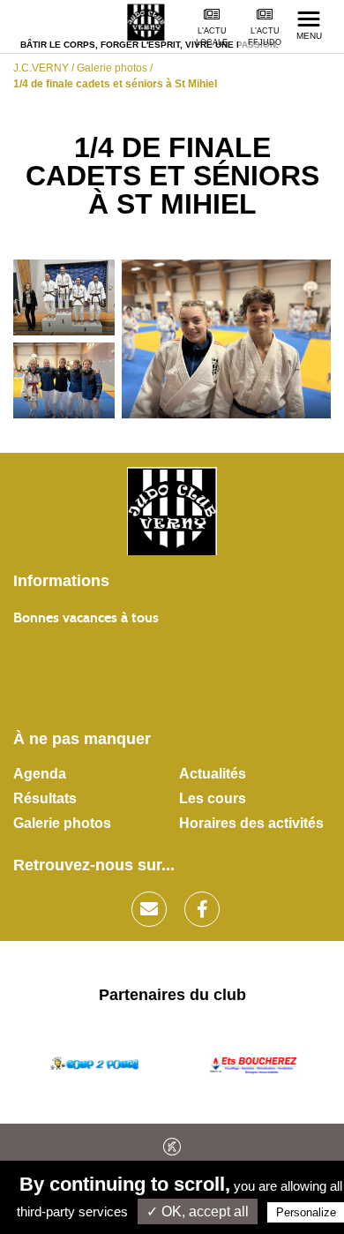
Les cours (212, 798)
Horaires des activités (251, 823)
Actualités (212, 773)
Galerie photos (62, 823)
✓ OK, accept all (197, 1211)
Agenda (39, 773)
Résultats (45, 798)
